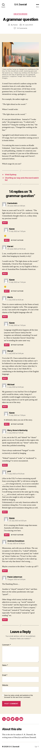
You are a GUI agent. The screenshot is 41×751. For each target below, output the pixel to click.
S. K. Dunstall (20, 4)
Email (4, 675)
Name (5, 665)
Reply (5, 222)
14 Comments (22, 28)
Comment (6, 645)
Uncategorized (20, 14)
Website (5, 685)
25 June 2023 (28, 25)
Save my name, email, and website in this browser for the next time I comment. (18, 696)
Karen (15, 25)
